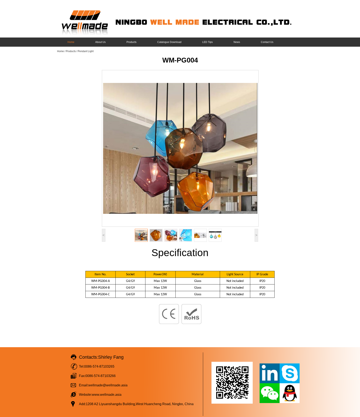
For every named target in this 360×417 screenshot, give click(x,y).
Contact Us (267, 42)
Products (131, 42)
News (237, 42)
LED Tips (207, 42)
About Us (100, 42)
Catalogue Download (169, 42)
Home (71, 42)
